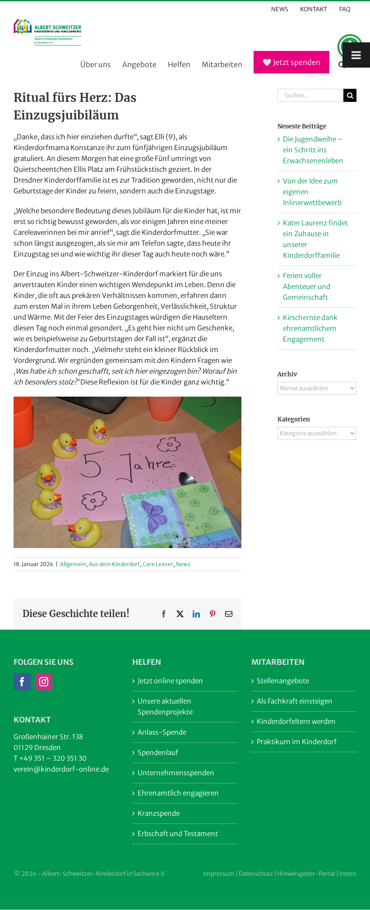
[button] (341, 64)
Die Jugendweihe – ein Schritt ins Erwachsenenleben (313, 150)
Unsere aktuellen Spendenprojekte (165, 706)
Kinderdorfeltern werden (296, 721)
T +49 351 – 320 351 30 (50, 758)
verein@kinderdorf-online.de (61, 769)
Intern (347, 874)
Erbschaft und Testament (178, 833)
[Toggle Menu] (356, 55)
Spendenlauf (158, 752)
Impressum (219, 874)
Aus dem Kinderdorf (114, 564)
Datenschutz (256, 874)
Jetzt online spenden (170, 681)
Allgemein (73, 564)
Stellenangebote (283, 681)
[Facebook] (22, 682)
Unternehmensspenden (176, 772)
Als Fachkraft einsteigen (295, 701)
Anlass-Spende (162, 732)
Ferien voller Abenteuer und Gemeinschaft (306, 286)
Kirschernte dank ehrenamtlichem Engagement (310, 328)
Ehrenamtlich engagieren (178, 793)
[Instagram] (43, 682)
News (183, 564)
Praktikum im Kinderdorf (297, 741)
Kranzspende (159, 813)
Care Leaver (158, 564)
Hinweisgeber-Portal (306, 874)
